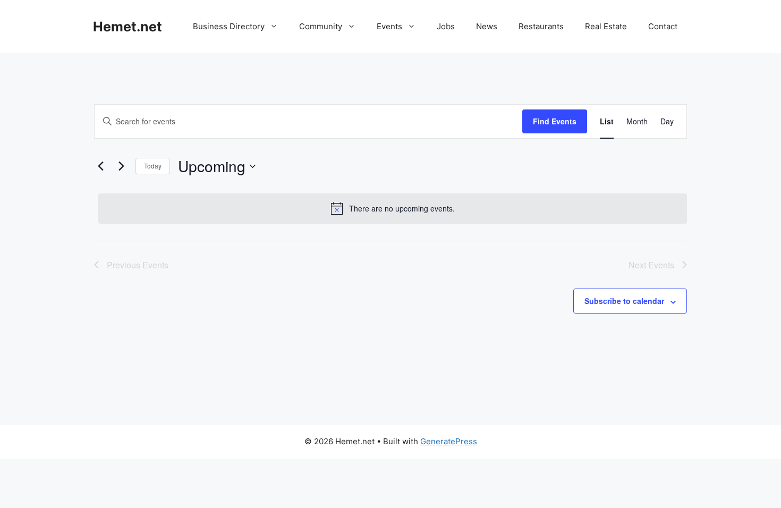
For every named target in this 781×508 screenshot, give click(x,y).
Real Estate (606, 26)
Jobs (446, 26)
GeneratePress (448, 441)
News (486, 26)
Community (320, 26)
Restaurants (541, 26)
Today (153, 165)
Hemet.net (127, 27)
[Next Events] (121, 166)
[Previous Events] (100, 166)
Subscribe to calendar (624, 300)
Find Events (554, 121)
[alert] (392, 208)
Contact (662, 26)
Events (389, 26)
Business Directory (229, 26)
